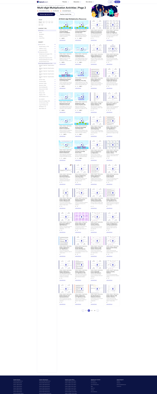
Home (38, 5)
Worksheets (41, 34)
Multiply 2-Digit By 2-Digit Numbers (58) (46, 69)
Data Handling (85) (43, 87)
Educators (76, 2)
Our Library (89, 2)
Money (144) (42, 92)
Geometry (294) (42, 85)
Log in (110, 1)
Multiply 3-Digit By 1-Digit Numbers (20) (46, 71)
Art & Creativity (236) (43, 102)
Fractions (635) (42, 81)
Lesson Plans (41, 38)
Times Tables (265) (43, 55)
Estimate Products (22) (44, 61)
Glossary (41, 36)
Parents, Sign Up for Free (46, 14)
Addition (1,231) (42, 48)
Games (40, 32)
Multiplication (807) (43, 52)
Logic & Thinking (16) (43, 104)
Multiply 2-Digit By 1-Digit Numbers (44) (46, 66)
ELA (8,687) (42, 99)
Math (47, 5)
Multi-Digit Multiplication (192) (45, 63)
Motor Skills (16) (42, 108)
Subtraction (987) (43, 50)
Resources (43, 5)
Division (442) (42, 79)
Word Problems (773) (43, 96)
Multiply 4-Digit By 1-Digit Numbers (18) (46, 77)
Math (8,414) (42, 44)
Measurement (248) (43, 89)
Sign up (117, 1)
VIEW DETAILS (62, 40)
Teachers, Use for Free (65, 14)
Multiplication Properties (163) (45, 57)
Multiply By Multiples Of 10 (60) (45, 59)
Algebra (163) (42, 94)
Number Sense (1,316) (44, 46)
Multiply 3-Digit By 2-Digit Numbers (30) (46, 74)
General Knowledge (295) (44, 101)
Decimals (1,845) (43, 83)
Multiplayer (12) (42, 106)
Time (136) (41, 90)
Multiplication (51, 5)
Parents (64, 2)
